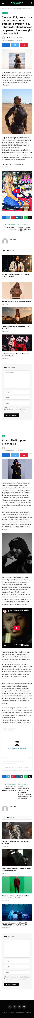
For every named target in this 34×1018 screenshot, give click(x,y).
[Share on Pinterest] (24, 45)
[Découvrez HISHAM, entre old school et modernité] (17, 830)
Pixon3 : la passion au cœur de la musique (16, 301)
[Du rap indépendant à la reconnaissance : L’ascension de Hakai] (17, 857)
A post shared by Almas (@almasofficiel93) (17, 767)
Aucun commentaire (8, 40)
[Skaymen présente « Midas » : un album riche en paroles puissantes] (17, 884)
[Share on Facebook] (6, 45)
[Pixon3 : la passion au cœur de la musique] (17, 290)
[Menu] (3, 3)
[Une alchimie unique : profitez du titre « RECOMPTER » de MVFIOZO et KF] (17, 912)
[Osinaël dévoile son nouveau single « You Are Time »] (17, 315)
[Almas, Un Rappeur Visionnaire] (17, 469)
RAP (4, 436)
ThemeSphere (27, 1012)
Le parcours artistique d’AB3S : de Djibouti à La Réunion (24, 229)
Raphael (9, 37)
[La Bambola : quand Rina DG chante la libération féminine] (17, 342)
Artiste (5, 13)
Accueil (4, 8)
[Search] (31, 3)
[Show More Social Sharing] (30, 45)
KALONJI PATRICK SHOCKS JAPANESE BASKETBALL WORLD (9, 788)
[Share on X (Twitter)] (15, 45)
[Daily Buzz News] (17, 3)
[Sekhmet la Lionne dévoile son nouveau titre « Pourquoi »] (17, 263)
